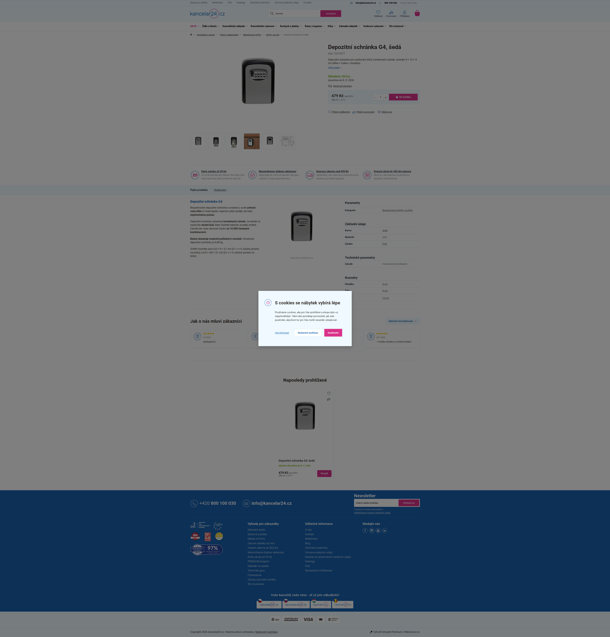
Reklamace (217, 2)
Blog (307, 543)
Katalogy (241, 2)
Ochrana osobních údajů (287, 2)
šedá (385, 230)
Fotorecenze (254, 575)
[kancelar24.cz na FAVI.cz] (195, 538)
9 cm (385, 290)
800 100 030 (218, 503)
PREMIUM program (258, 561)
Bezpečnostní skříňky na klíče (397, 210)
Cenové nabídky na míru (261, 543)
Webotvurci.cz (412, 631)
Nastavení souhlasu (308, 333)
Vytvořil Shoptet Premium (387, 631)
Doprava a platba (198, 2)
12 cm (385, 298)
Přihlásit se (409, 503)
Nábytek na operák (258, 566)
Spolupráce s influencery (319, 570)
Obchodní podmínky (260, 2)
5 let (384, 243)
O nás (308, 529)
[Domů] (191, 35)
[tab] (199, 190)
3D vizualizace (256, 584)
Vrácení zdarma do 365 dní (263, 547)
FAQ (230, 2)
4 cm (385, 284)
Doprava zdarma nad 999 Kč (332, 171)
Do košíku (405, 97)
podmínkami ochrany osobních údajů (372, 512)
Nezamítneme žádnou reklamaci (277, 171)
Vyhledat (331, 13)
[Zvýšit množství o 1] (386, 97)
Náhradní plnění (257, 529)
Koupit (324, 473)
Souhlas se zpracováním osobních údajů (328, 556)
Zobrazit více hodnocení (401, 321)
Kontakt (307, 2)
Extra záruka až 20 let (213, 171)
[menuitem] (194, 26)
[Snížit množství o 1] (375, 97)
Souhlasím (333, 333)
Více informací (282, 332)
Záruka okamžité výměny (262, 579)
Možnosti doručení (342, 86)
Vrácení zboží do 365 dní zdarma (392, 171)
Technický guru (256, 570)
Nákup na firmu (256, 538)
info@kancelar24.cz (272, 503)
